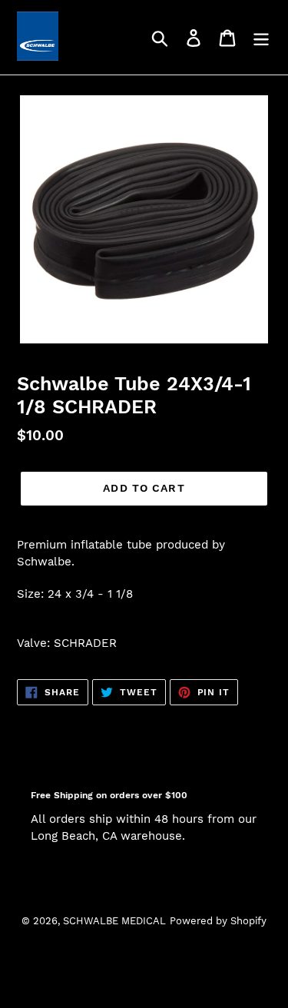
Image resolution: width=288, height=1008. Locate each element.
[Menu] (261, 37)
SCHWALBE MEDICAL (114, 921)
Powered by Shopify (218, 921)
